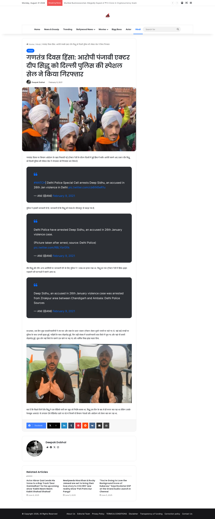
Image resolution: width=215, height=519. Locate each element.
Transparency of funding (151, 514)
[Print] (106, 425)
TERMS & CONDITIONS (116, 514)
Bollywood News (84, 29)
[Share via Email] (99, 425)
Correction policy (172, 514)
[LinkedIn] (64, 425)
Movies (102, 29)
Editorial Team (83, 514)
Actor (128, 29)
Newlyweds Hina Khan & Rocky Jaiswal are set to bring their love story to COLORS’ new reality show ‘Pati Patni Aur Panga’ (79, 486)
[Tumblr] (71, 425)
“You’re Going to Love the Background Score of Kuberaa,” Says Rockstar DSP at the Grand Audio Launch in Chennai (115, 486)
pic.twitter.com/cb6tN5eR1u (86, 187)
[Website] (47, 447)
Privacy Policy (98, 514)
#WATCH (39, 182)
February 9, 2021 (64, 196)
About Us (71, 514)
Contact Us (187, 514)
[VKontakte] (92, 425)
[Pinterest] (78, 425)
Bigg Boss (117, 29)
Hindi (138, 29)
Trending (67, 29)
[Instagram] (58, 447)
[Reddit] (85, 425)
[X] (54, 447)
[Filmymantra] (107, 15)
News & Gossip (51, 29)
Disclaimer (133, 514)
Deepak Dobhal (38, 82)
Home (37, 29)
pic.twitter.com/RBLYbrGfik (51, 247)
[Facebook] (51, 447)
